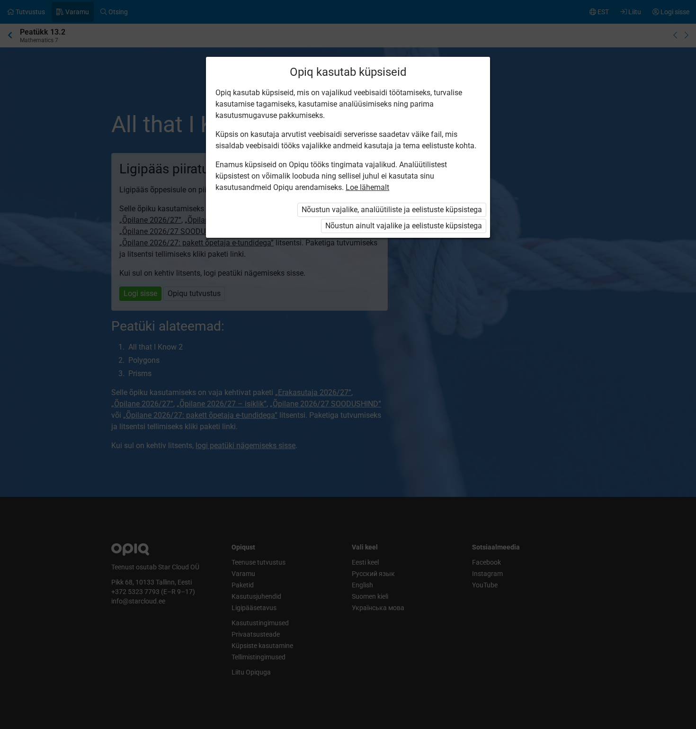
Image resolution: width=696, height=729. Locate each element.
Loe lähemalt (367, 187)
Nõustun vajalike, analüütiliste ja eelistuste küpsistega (392, 209)
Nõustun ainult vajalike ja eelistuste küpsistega (403, 225)
